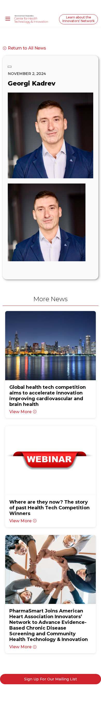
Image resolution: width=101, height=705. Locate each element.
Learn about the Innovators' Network (78, 19)
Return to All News (27, 48)
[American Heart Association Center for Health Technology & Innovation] (31, 19)
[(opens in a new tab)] (50, 345)
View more (20, 411)
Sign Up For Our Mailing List (50, 679)
